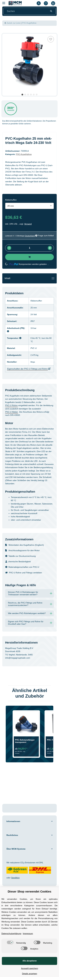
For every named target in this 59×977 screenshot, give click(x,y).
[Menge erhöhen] (50, 248)
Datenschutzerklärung (11, 933)
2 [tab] (25, 94)
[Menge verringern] (9, 248)
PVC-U (34, 348)
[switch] (10, 942)
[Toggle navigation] (53, 278)
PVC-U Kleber (11, 412)
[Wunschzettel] (45, 3)
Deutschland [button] (30, 236)
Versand (28, 224)
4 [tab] (31, 94)
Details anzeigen (29, 973)
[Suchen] (51, 11)
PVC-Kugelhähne (24, 154)
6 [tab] (37, 94)
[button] (38, 3)
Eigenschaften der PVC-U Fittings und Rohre (27, 369)
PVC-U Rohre (11, 405)
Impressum (28, 933)
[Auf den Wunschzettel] (51, 39)
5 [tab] (34, 94)
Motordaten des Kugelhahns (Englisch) (26, 545)
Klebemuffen (36, 301)
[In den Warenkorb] (4, 32)
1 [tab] (22, 94)
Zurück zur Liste (13, 23)
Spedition (15, 878)
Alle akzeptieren (29, 961)
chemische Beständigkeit (19, 561)
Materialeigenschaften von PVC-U (23, 567)
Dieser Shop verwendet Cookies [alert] (29, 891)
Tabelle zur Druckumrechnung (22, 556)
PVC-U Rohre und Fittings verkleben (25, 572)
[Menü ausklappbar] (3, 2)
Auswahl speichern (29, 968)
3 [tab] (28, 94)
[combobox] (29, 206)
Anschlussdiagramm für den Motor (24, 550)
